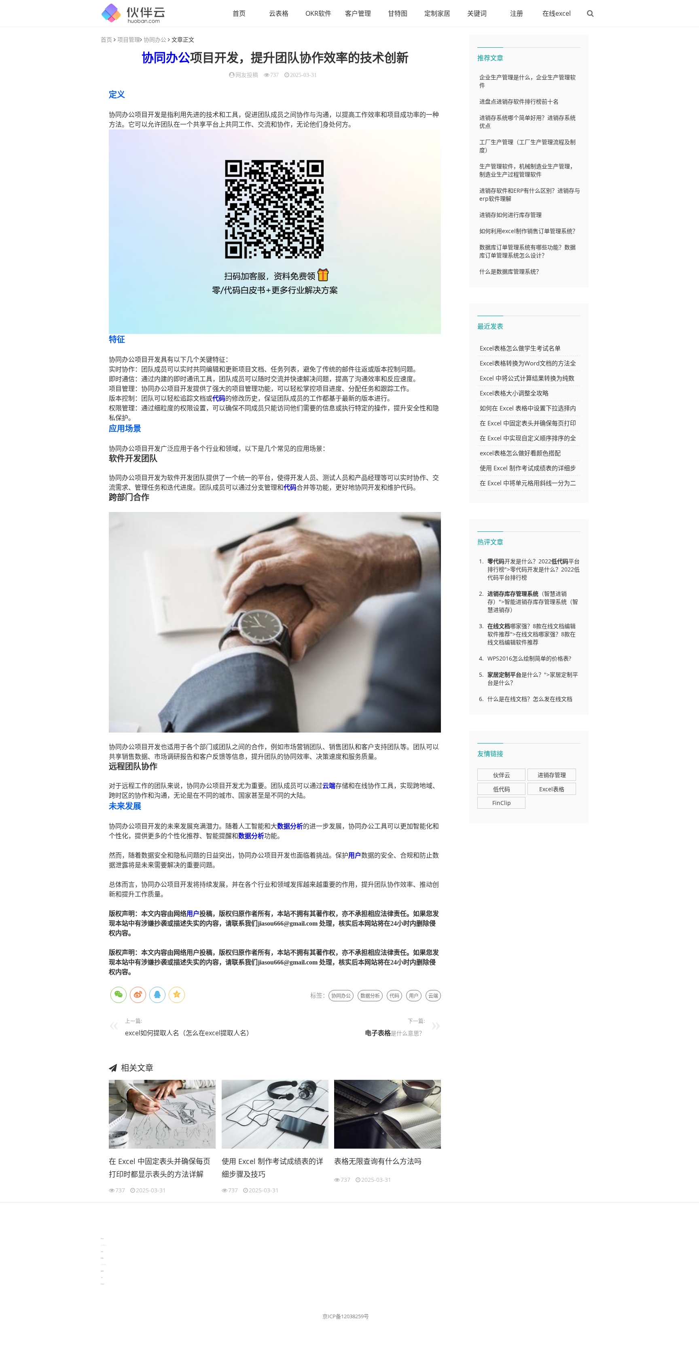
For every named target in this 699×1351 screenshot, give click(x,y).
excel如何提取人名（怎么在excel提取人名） (189, 1032)
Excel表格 (551, 789)
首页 (239, 13)
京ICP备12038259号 (345, 1316)
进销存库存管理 (507, 593)
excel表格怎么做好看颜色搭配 (520, 453)
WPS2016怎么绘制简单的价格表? (529, 658)
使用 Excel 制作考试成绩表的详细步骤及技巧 (272, 1167)
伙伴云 (501, 775)
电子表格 (378, 1032)
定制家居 (437, 13)
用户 (354, 855)
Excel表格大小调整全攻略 (514, 393)
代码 (218, 398)
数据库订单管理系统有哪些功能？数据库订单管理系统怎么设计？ (527, 251)
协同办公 (155, 39)
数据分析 (290, 826)
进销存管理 (552, 775)
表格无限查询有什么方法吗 (378, 1161)
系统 (532, 593)
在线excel (556, 13)
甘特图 (397, 13)
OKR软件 (318, 13)
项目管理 (128, 39)
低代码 (559, 561)
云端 (328, 785)
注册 (516, 13)
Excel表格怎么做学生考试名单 (520, 348)
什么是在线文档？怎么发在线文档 (529, 699)
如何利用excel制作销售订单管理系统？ (528, 231)
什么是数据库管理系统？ (510, 271)
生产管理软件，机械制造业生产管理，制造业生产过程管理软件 (527, 170)
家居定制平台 (504, 674)
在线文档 (498, 626)
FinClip (501, 803)
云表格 (278, 13)
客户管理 (358, 13)
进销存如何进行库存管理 (510, 215)
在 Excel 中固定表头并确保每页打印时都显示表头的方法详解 (159, 1167)
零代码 (495, 561)
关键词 (477, 13)
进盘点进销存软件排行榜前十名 (519, 101)
